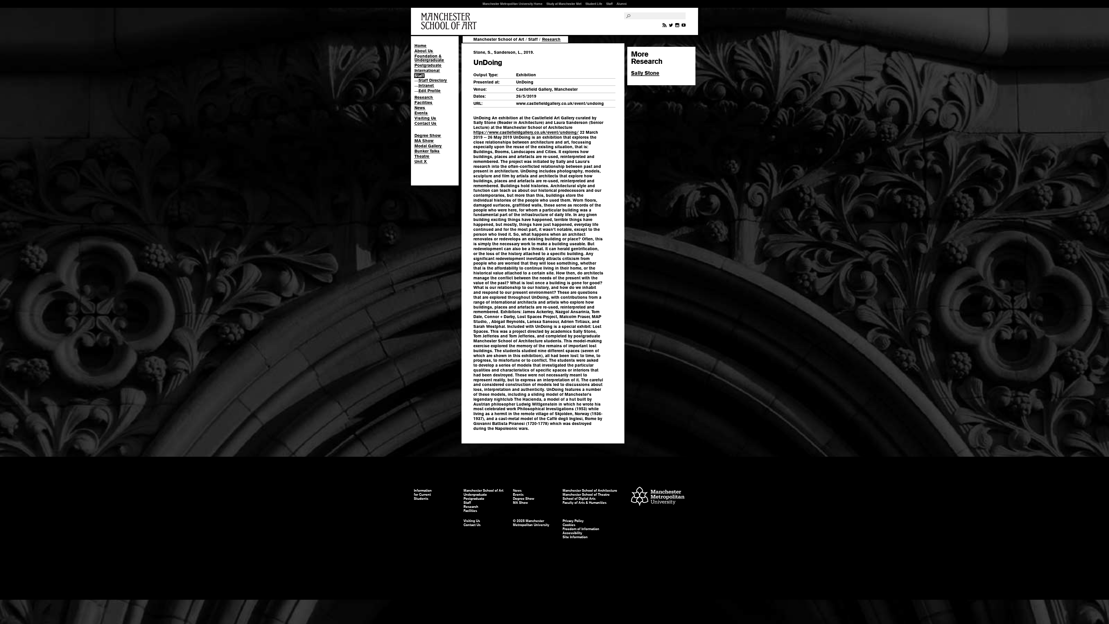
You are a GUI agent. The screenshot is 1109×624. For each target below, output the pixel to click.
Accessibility (572, 533)
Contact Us (425, 123)
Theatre (421, 156)
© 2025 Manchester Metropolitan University (531, 523)
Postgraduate (427, 65)
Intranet (426, 85)
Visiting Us (425, 118)
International (427, 70)
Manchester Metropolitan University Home (512, 3)
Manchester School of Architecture (590, 491)
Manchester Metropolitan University (657, 497)
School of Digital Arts (579, 499)
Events (421, 113)
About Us (423, 51)
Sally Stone (645, 73)
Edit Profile (429, 90)
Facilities (423, 102)
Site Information (575, 537)
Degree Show (427, 135)
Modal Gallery (428, 146)
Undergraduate (475, 495)
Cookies (569, 525)
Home (420, 45)
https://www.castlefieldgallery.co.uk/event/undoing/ (526, 132)
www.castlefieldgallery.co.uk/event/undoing (560, 103)
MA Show (423, 140)
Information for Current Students (423, 495)
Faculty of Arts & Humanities (584, 503)
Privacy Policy (573, 521)
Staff (609, 3)
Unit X (420, 161)
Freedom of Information (581, 529)
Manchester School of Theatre (586, 495)
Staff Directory (432, 80)
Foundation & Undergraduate (429, 58)
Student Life (593, 3)
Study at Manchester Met (563, 3)
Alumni (622, 3)
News (419, 107)
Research (423, 97)
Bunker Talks (427, 151)
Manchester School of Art (450, 21)
